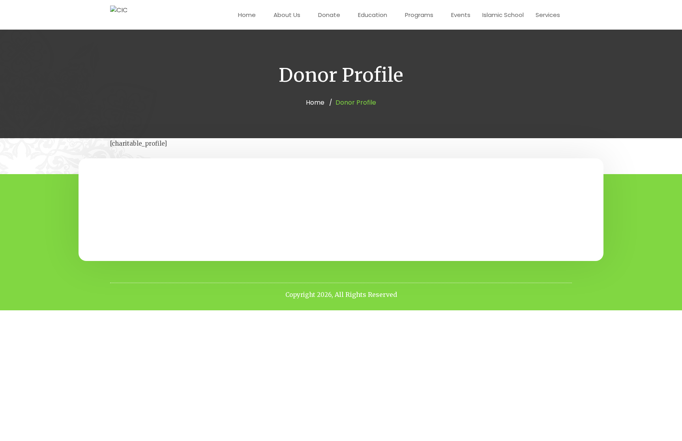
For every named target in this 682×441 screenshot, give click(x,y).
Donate (329, 15)
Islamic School (503, 15)
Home (247, 15)
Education (372, 15)
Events (460, 15)
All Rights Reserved (366, 294)
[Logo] (118, 10)
